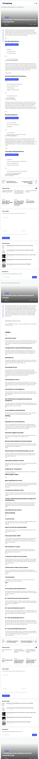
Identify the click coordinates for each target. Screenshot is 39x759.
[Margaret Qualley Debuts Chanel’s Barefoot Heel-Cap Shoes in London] (4, 261)
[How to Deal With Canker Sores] (7, 653)
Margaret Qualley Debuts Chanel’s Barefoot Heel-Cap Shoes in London (19, 259)
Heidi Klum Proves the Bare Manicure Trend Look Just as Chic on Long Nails (19, 245)
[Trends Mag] (7, 3)
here (13, 175)
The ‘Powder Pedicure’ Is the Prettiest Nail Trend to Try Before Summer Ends (20, 250)
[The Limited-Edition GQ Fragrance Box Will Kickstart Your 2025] (31, 653)
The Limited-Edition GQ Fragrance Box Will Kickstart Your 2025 (31, 661)
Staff (5, 24)
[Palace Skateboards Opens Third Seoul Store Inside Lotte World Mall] (4, 265)
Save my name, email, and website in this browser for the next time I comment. (15, 234)
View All (36, 243)
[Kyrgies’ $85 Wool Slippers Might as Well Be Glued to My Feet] (7, 194)
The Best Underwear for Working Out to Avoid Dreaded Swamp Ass (19, 661)
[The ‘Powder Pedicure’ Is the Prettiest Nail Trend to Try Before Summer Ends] (4, 251)
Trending (6, 17)
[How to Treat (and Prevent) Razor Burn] (31, 194)
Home (3, 17)
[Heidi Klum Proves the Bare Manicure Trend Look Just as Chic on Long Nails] (4, 247)
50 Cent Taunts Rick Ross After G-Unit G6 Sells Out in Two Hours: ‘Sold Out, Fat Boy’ (21, 254)
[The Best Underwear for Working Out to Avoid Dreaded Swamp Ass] (19, 653)
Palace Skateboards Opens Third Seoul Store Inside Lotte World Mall (18, 264)
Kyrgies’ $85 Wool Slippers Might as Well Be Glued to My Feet (7, 202)
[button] (12, 44)
